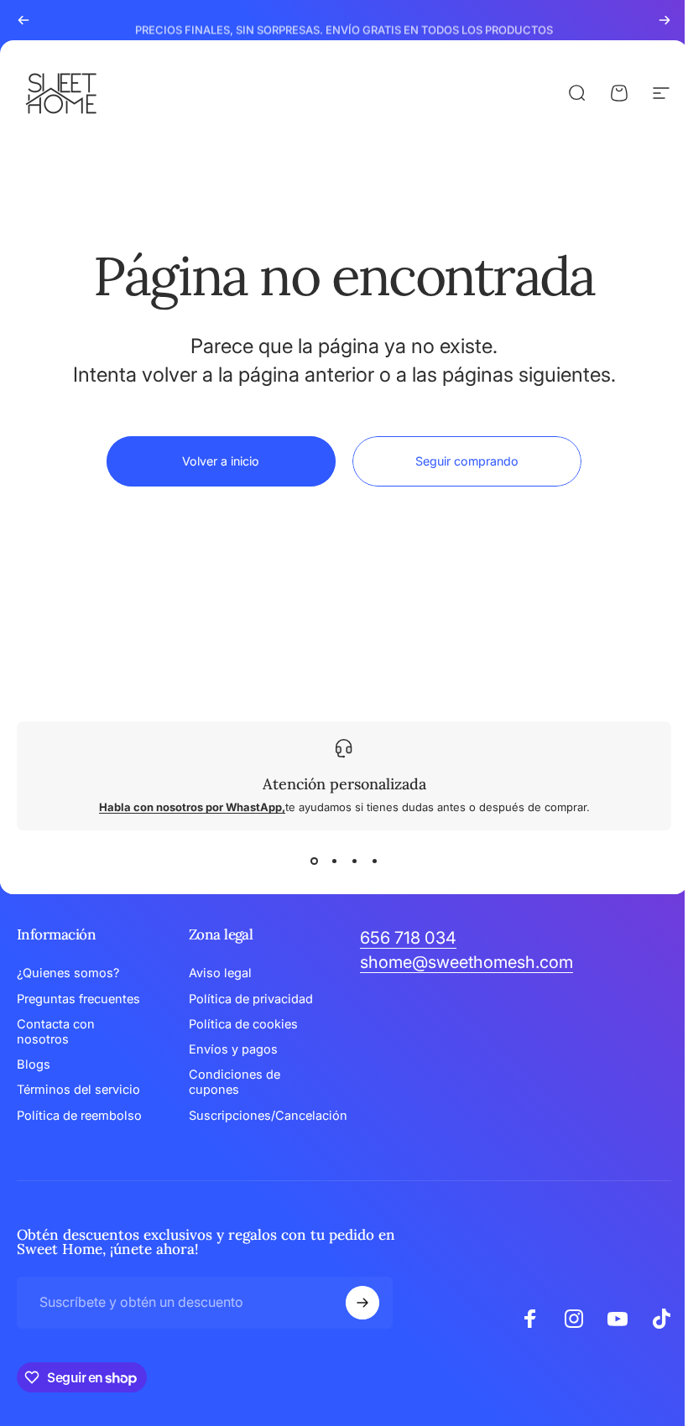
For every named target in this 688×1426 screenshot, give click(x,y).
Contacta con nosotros (56, 1032)
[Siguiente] (664, 20)
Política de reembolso (79, 1115)
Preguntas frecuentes (78, 999)
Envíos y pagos (229, 1049)
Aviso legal (216, 973)
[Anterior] (23, 20)
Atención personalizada (338, 784)
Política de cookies (239, 1024)
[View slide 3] (348, 861)
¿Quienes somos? (68, 973)
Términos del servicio (78, 1089)
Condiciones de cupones (231, 1082)
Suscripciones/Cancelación (264, 1115)
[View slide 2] (328, 861)
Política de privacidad (247, 999)
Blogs (33, 1064)
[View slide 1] (308, 861)
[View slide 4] (368, 861)
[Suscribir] (358, 1302)
